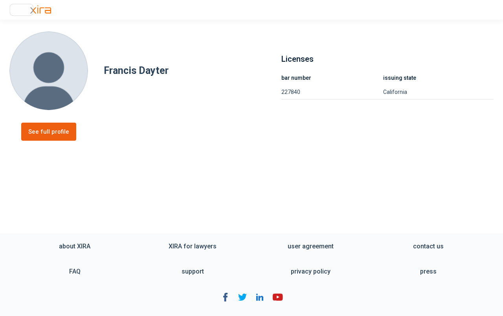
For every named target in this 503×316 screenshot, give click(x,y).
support (193, 271)
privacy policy (310, 271)
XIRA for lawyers (193, 246)
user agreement (311, 246)
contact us (428, 246)
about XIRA (74, 246)
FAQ (75, 271)
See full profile (48, 131)
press (428, 271)
